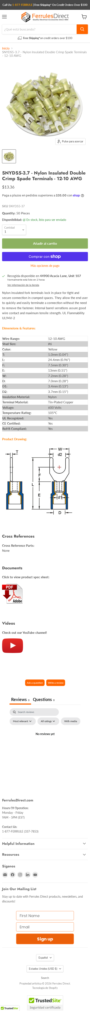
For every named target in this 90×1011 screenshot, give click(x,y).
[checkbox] (70, 721)
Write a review (55, 682)
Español (43, 957)
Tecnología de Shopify (45, 987)
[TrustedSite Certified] (45, 1002)
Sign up (45, 939)
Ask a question (35, 682)
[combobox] (39, 29)
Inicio (6, 48)
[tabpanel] (45, 743)
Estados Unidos (43, 968)
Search (45, 977)
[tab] (43, 700)
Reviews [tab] (20, 699)
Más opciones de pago (45, 265)
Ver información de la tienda (23, 285)
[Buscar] (82, 29)
